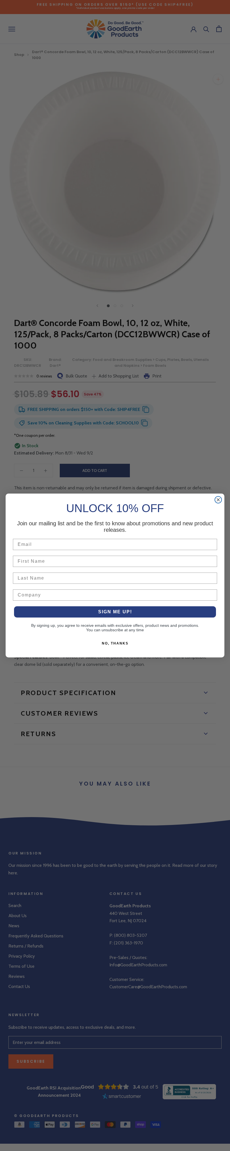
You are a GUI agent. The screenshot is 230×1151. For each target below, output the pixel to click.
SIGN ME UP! (115, 611)
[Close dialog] (218, 499)
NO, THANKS (115, 643)
